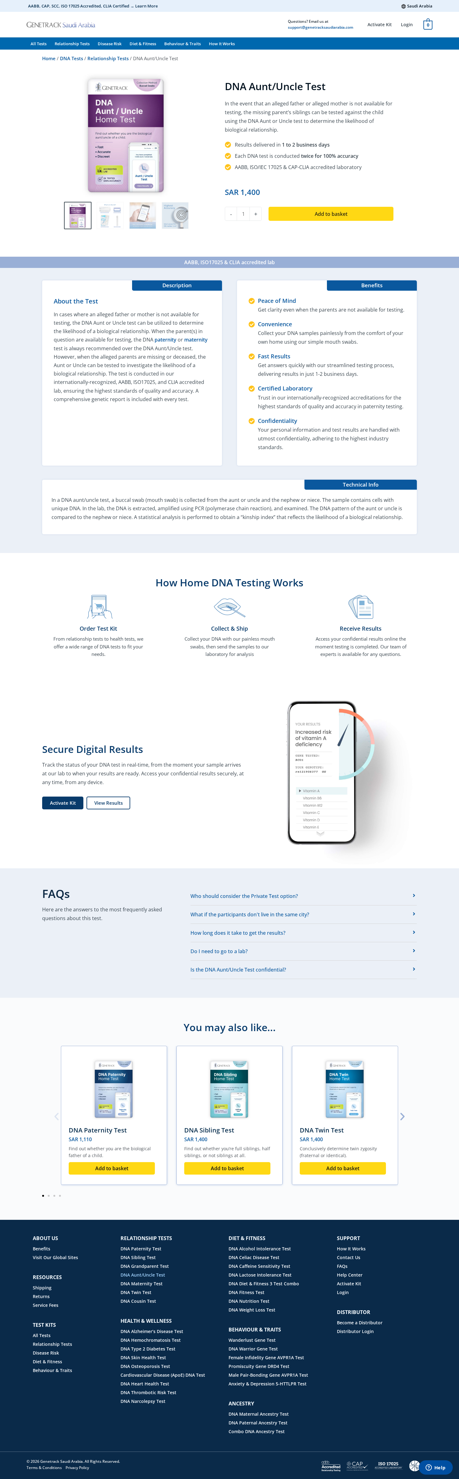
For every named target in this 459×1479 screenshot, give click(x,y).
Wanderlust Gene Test (252, 1340)
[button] (57, 1117)
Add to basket (331, 214)
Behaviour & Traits (182, 43)
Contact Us (348, 1257)
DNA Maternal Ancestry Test (259, 1414)
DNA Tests (71, 58)
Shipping (42, 1288)
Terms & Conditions (44, 1467)
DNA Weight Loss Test (252, 1310)
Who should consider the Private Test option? (244, 896)
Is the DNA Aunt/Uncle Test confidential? (238, 969)
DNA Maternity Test (142, 1284)
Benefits (41, 1249)
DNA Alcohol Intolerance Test (260, 1249)
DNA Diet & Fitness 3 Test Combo (264, 1284)
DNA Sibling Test (209, 1130)
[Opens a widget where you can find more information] (435, 1468)
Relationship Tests (72, 43)
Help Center (350, 1275)
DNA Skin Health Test (143, 1357)
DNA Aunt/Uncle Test (143, 1275)
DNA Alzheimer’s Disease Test (152, 1331)
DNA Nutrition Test (249, 1301)
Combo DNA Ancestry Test (257, 1431)
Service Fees (45, 1305)
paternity (165, 339)
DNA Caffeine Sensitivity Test (259, 1266)
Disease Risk (109, 43)
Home (49, 58)
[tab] (303, 896)
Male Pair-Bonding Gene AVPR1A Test (268, 1375)
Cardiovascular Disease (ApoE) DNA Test (163, 1375)
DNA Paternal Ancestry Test (258, 1423)
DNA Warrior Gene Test (253, 1349)
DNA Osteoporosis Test (145, 1366)
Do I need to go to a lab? (219, 951)
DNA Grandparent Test (145, 1266)
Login (407, 24)
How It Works (222, 43)
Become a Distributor (360, 1323)
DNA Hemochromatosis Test (151, 1340)
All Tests (39, 43)
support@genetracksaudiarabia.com (320, 27)
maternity (196, 339)
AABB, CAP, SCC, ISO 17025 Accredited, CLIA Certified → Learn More (93, 6)
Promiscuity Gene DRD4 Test (259, 1366)
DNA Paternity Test (98, 1130)
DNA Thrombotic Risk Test (148, 1392)
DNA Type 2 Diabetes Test (148, 1349)
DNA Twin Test (322, 1130)
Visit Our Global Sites (55, 1257)
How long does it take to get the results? (237, 932)
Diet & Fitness (143, 43)
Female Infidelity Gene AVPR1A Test (266, 1357)
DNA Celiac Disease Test (254, 1257)
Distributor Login (355, 1331)
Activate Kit (380, 24)
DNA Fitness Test (246, 1292)
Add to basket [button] (111, 1168)
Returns (41, 1296)
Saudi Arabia (419, 6)
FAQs (342, 1266)
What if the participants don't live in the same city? (249, 914)
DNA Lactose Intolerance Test (260, 1275)
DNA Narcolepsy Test (143, 1401)
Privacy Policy (77, 1467)
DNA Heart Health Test (145, 1384)
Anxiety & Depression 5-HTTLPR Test (268, 1384)
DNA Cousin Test (138, 1301)
